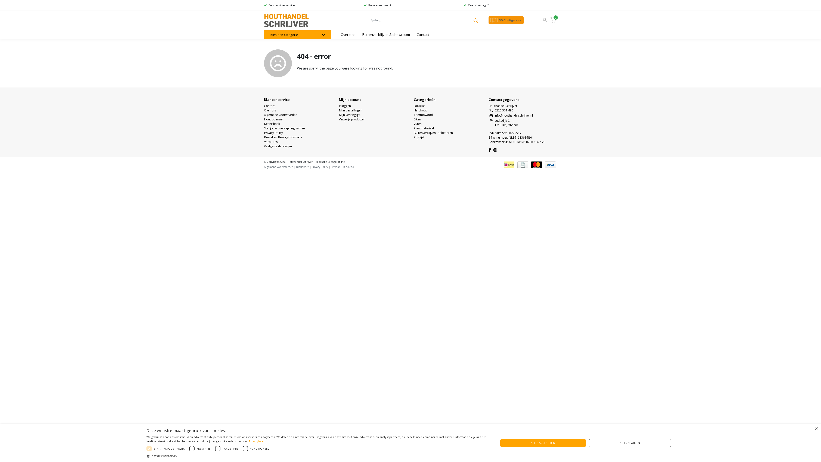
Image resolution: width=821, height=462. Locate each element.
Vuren (418, 124)
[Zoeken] (476, 20)
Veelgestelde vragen (278, 146)
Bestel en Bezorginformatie (283, 137)
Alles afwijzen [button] (630, 443)
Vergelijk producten (352, 119)
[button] (317, 456)
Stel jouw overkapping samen (284, 128)
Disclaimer (302, 167)
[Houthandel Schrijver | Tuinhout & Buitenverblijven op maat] (287, 20)
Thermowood (423, 115)
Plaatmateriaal (424, 128)
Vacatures (271, 142)
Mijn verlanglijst (349, 115)
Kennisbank (272, 124)
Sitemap (336, 167)
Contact (269, 106)
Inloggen (345, 106)
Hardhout (420, 110)
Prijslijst (419, 137)
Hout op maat (274, 119)
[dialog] (410, 443)
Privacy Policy (273, 133)
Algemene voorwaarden (280, 115)
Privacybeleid (257, 441)
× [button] (816, 428)
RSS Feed (348, 167)
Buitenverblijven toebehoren (433, 133)
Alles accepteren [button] (543, 443)
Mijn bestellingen (350, 110)
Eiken (417, 119)
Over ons (270, 110)
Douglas (419, 106)
